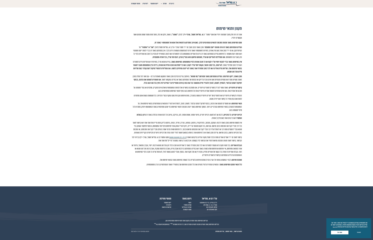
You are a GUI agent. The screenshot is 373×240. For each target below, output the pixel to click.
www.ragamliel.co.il (178, 137)
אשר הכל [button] (339, 232)
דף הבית (171, 4)
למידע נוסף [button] (335, 227)
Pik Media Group (144, 231)
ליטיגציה (145, 4)
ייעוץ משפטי (154, 4)
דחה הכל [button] (359, 232)
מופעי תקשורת (135, 4)
